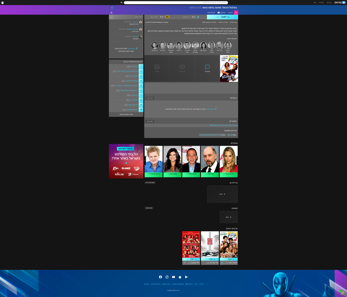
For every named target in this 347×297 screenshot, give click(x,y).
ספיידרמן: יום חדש (131, 81)
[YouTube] (173, 277)
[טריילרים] (182, 56)
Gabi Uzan (135, 36)
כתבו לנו (146, 284)
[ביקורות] (207, 56)
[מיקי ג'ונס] (163, 42)
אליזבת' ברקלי (230, 174)
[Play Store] (186, 277)
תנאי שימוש (166, 284)
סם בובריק (203, 135)
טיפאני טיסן (173, 174)
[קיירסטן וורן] (155, 42)
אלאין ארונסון (210, 135)
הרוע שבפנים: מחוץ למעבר (128, 90)
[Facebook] (160, 277)
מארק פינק (218, 135)
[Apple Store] (180, 277)
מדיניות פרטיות (156, 284)
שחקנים (221, 12)
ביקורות (230, 12)
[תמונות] (157, 56)
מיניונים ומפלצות (132, 110)
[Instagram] (167, 277)
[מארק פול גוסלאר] (171, 42)
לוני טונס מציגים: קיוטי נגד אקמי (127, 71)
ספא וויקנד (133, 100)
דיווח (196, 284)
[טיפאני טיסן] (203, 42)
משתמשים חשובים (178, 284)
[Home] (340, 3)
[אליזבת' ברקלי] (228, 42)
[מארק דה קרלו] (187, 42)
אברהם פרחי (135, 22)
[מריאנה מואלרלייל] (195, 42)
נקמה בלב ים (133, 76)
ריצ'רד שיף (211, 174)
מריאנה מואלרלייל (154, 174)
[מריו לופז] (179, 42)
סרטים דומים (211, 12)
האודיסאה (134, 66)
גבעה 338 (134, 95)
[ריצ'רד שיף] (220, 42)
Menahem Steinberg (132, 29)
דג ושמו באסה (132, 105)
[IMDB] (167, 17)
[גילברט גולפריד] (211, 42)
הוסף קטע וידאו (150, 183)
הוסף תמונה (149, 208)
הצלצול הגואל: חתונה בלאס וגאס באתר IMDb (223, 125)
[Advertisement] (191, 88)
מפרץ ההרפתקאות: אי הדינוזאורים (126, 86)
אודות (201, 284)
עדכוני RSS (189, 284)
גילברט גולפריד (192, 174)
